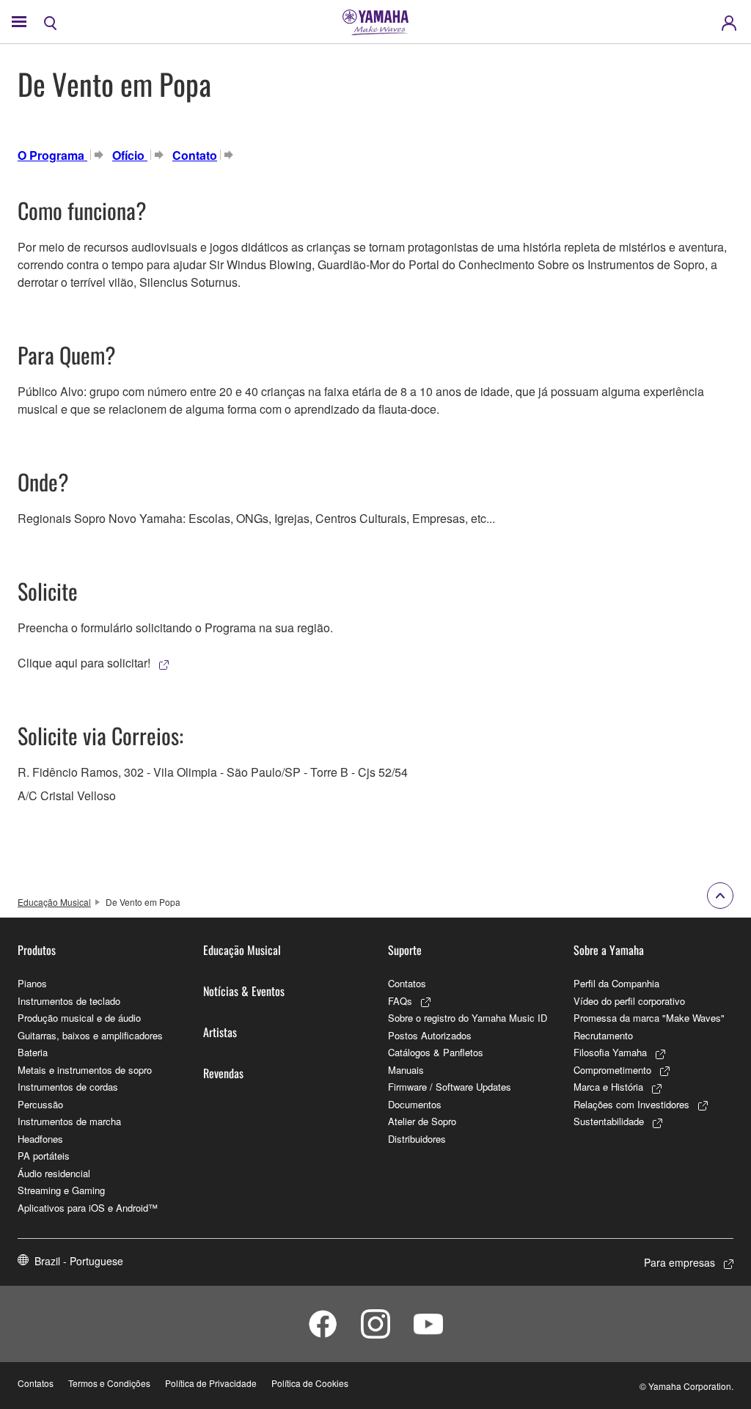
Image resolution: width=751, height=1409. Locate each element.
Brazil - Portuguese (78, 1261)
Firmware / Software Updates (449, 1087)
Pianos (32, 983)
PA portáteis (44, 1156)
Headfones (40, 1139)
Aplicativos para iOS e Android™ (88, 1208)
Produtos (37, 950)
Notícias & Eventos (244, 991)
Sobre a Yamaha (609, 950)
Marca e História (608, 1087)
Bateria (33, 1052)
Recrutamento (603, 1035)
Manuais (406, 1070)
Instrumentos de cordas (68, 1087)
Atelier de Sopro (422, 1121)
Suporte (405, 950)
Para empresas (679, 1262)
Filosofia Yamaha (610, 1052)
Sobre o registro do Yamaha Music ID (467, 1018)
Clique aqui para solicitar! (84, 662)
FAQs (400, 1001)
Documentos (415, 1104)
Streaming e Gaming (61, 1190)
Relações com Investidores (631, 1104)
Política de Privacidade (211, 1383)
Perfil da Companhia (616, 983)
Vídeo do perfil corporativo (629, 1001)
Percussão (40, 1104)
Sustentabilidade (609, 1121)
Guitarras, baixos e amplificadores (90, 1035)
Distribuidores (417, 1139)
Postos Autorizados (430, 1035)
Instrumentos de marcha (69, 1121)
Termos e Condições (109, 1383)
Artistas (220, 1032)
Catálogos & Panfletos (435, 1052)
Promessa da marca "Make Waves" (649, 1018)
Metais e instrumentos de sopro (85, 1070)
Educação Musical (54, 902)
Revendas (223, 1073)
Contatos (407, 983)
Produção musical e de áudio (79, 1018)
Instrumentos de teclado (69, 1001)
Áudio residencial (54, 1173)
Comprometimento (612, 1070)
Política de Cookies (309, 1383)
